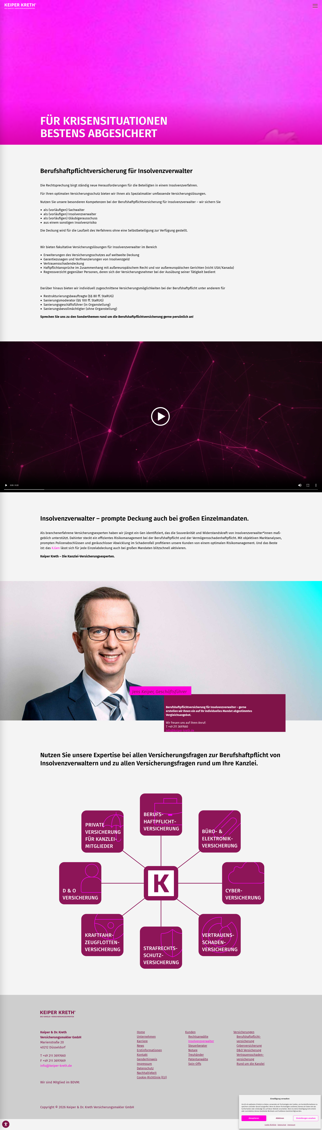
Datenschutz (282, 1125)
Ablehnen (280, 1118)
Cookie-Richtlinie (270, 1125)
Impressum (291, 1125)
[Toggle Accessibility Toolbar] (6, 1124)
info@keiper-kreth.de (180, 730)
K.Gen (56, 548)
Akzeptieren (254, 1118)
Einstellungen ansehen (306, 1118)
